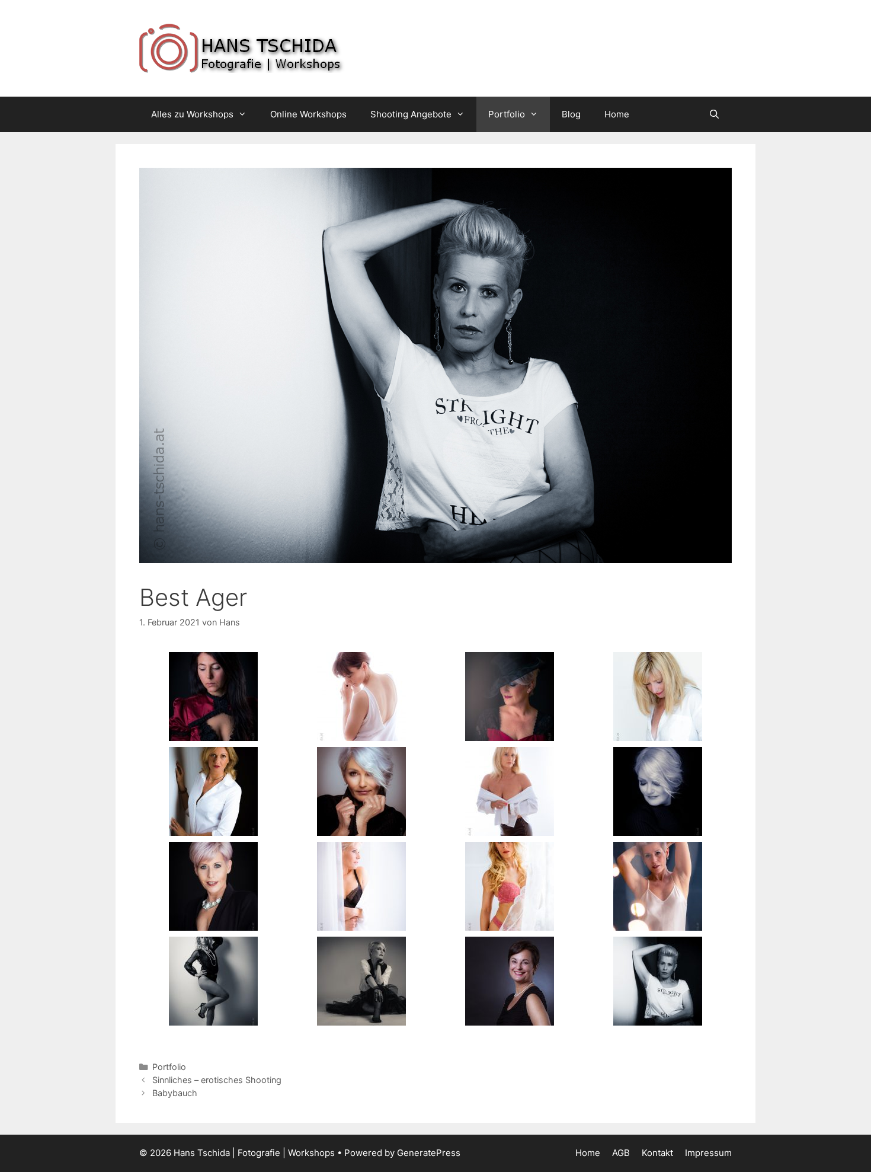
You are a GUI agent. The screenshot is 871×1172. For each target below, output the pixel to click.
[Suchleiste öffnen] (714, 114)
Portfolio (506, 114)
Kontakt (657, 1152)
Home (616, 114)
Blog (571, 114)
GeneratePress (428, 1152)
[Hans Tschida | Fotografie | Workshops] (287, 47)
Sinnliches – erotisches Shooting (216, 1080)
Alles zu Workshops (192, 114)
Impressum (708, 1152)
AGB (621, 1152)
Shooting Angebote (410, 114)
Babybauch (174, 1093)
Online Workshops (308, 114)
